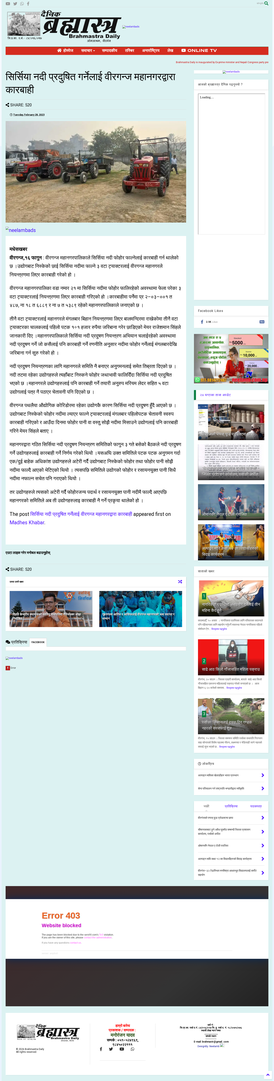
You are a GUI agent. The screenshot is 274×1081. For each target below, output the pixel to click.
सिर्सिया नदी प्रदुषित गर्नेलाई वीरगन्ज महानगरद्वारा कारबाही (81, 514)
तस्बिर (129, 51)
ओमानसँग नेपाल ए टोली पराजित (224, 514)
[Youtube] (8, 3)
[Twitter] (15, 3)
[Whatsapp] (22, 3)
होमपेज (67, 51)
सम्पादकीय (109, 51)
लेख (170, 51)
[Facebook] (28, 3)
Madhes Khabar (27, 522)
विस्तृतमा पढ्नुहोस (219, 629)
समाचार (86, 51)
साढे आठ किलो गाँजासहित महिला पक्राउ (231, 669)
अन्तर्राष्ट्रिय (150, 51)
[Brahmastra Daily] (64, 42)
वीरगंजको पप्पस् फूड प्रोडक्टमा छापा (228, 434)
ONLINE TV (201, 51)
